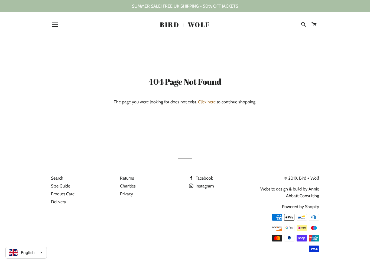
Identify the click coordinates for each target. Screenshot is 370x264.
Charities (128, 186)
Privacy (126, 193)
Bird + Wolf (185, 24)
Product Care (62, 193)
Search (57, 178)
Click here (207, 101)
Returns (127, 178)
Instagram (204, 186)
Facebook (203, 178)
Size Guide (60, 186)
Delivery (58, 201)
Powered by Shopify (300, 206)
